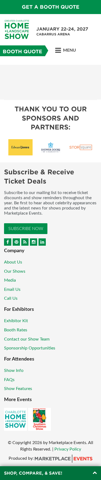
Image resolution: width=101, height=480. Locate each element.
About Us (13, 262)
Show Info (13, 370)
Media (10, 280)
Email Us (12, 289)
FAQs (9, 380)
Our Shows (14, 271)
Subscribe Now (25, 228)
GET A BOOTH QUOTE (50, 7)
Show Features (18, 388)
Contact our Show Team (27, 339)
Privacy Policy (67, 449)
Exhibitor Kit (16, 321)
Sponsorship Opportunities (29, 348)
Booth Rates (15, 330)
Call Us (11, 298)
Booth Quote (22, 51)
